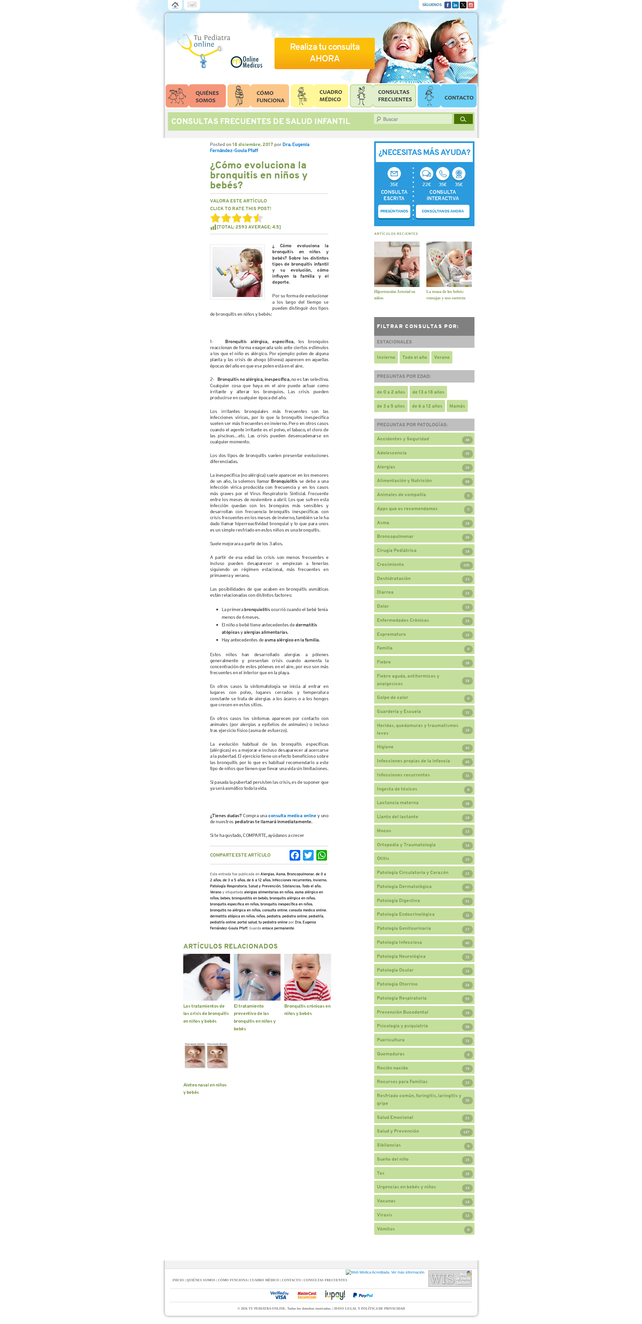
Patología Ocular (395, 970)
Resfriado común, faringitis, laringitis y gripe (419, 1099)
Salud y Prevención (264, 886)
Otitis (383, 858)
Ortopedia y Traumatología (406, 845)
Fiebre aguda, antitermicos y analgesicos (408, 680)
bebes (225, 898)
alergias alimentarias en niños (268, 892)
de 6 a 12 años (259, 880)
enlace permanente (278, 928)
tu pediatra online (273, 922)
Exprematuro (391, 634)
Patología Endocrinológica (406, 914)
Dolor (383, 606)
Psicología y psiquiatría (402, 1026)
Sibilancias (291, 886)
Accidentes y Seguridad (403, 439)
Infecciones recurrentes (291, 880)
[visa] (280, 1295)
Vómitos (386, 1229)
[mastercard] (307, 1295)
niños (260, 916)
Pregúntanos (394, 211)
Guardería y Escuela (399, 711)
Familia (385, 648)
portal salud (247, 922)
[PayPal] (363, 1295)
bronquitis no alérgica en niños (235, 910)
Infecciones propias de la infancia (413, 761)
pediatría (316, 916)
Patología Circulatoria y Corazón (412, 872)
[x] (463, 4)
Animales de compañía (401, 494)
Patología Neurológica (401, 956)
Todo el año (311, 886)
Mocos (384, 831)
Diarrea (385, 592)
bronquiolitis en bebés (250, 898)
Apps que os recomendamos (407, 508)
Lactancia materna (398, 802)
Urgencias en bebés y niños (406, 1187)
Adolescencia (392, 453)
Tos (381, 1173)
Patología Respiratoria (228, 886)
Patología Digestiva (398, 900)
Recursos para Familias (402, 1081)
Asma (280, 874)
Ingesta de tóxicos (397, 789)
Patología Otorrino (397, 984)
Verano (215, 892)
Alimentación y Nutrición (404, 480)
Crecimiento (390, 564)
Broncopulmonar (300, 874)
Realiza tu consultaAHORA (324, 52)
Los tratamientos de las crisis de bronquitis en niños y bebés (206, 1013)
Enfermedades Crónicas (403, 620)
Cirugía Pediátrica (397, 550)
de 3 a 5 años (234, 880)
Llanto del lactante (397, 817)
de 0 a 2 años (391, 392)
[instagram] (470, 4)
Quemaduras (391, 1054)
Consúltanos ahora (443, 211)
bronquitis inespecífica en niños (286, 904)
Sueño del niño (393, 1159)
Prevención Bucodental (402, 1012)
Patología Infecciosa (399, 942)
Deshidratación (394, 578)
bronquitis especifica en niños (234, 904)
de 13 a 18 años (428, 392)
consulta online (274, 910)
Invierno (319, 880)
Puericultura (391, 1040)
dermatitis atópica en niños (232, 916)
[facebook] (447, 4)
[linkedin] (455, 4)
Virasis (384, 1215)
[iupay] (335, 1295)
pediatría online (223, 922)
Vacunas (386, 1201)
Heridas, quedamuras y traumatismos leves (417, 729)
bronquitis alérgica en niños (292, 898)
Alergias (267, 874)
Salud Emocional (395, 1117)
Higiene (385, 747)
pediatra (274, 916)
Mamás (457, 406)
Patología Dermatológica (404, 886)
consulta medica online (292, 816)
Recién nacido (392, 1068)
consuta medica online (307, 910)
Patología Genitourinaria (404, 928)
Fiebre (384, 662)
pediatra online (294, 916)
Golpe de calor (392, 697)
